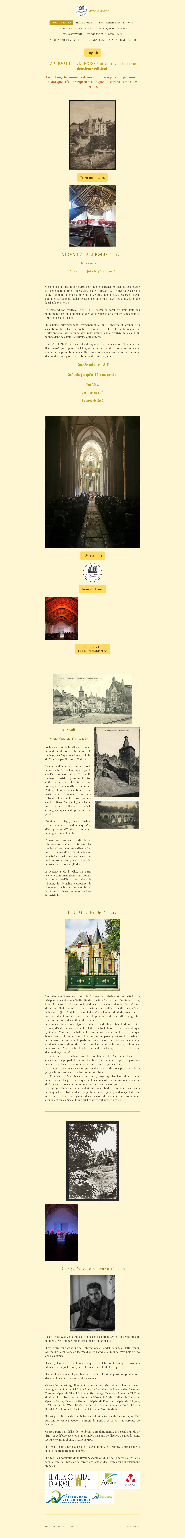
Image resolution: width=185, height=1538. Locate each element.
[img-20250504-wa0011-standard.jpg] (68, 1497)
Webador (137, 1526)
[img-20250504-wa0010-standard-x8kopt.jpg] (110, 1480)
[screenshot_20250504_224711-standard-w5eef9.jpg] (71, 1480)
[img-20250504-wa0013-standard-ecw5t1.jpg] (102, 1497)
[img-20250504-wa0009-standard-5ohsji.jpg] (131, 1480)
